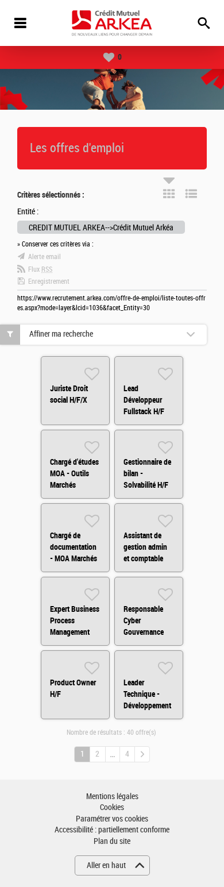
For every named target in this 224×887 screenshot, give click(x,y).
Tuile (169, 193)
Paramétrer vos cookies (112, 819)
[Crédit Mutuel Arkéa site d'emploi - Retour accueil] (112, 23)
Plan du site (112, 841)
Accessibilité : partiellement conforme (112, 830)
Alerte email (44, 257)
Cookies (112, 807)
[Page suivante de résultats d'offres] (142, 754)
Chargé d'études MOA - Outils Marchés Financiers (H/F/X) (74, 484)
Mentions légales (112, 796)
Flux (40, 269)
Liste (191, 193)
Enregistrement (48, 281)
